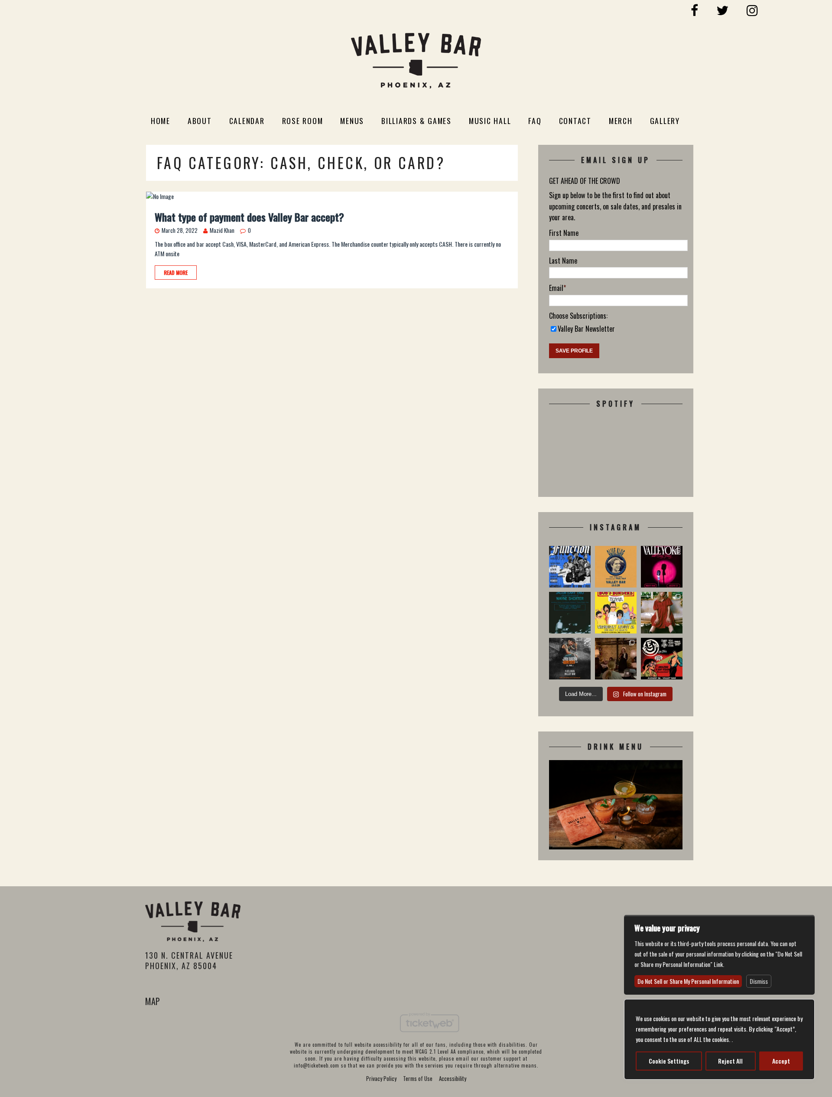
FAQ (534, 120)
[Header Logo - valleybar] (416, 62)
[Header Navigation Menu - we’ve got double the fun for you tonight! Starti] (661, 567)
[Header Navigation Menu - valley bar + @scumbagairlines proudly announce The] (570, 612)
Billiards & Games (416, 120)
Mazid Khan (222, 230)
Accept (781, 1060)
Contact (575, 120)
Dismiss (759, 981)
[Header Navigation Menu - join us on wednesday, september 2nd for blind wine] (616, 658)
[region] (719, 1039)
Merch (621, 120)
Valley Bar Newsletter (586, 328)
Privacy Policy (381, 1078)
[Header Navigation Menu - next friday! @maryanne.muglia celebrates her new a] (661, 612)
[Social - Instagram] (752, 9)
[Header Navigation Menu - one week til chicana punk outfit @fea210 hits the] (661, 658)
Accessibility (452, 1078)
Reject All (730, 1060)
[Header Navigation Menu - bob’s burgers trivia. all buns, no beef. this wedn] (616, 612)
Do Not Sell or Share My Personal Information (688, 981)
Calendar (247, 120)
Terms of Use (417, 1078)
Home (160, 120)
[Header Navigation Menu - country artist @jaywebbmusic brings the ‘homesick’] (570, 658)
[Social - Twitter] (723, 9)
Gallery (665, 120)
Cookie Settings (669, 1060)
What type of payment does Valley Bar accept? (249, 217)
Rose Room (302, 120)
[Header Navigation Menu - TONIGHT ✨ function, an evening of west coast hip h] (570, 567)
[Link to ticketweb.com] (429, 1036)
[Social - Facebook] (695, 9)
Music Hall (490, 120)
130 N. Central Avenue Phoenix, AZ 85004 (189, 960)
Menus (352, 120)
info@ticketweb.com (316, 1065)
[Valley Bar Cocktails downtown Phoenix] (615, 844)
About (200, 120)
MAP (152, 1001)
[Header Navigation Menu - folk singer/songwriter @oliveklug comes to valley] (616, 567)
